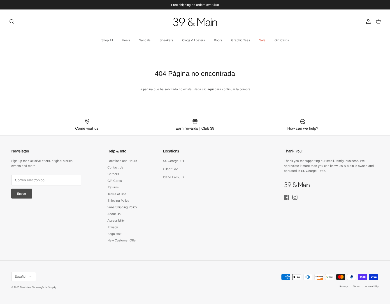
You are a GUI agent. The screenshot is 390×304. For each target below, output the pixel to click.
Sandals (145, 40)
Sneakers (166, 40)
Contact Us (115, 167)
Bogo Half (114, 234)
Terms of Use (116, 194)
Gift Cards (281, 40)
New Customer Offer (122, 240)
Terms (356, 286)
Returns (113, 187)
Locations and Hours (122, 161)
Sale (262, 40)
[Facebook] (286, 197)
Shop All (107, 40)
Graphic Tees (240, 40)
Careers (113, 174)
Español (20, 276)
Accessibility (116, 220)
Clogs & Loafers (193, 40)
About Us (114, 214)
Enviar (21, 193)
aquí (210, 89)
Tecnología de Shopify (44, 287)
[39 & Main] (195, 21)
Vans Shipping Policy (122, 207)
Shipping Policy (118, 200)
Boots (218, 40)
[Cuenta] (367, 21)
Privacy (112, 227)
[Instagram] (294, 197)
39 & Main (25, 287)
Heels (126, 40)
